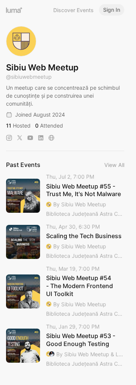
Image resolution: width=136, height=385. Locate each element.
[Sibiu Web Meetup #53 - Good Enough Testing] (65, 346)
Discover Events (73, 10)
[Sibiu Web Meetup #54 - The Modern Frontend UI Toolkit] (65, 292)
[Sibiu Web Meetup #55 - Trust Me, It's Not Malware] (65, 196)
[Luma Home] (14, 10)
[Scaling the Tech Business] (65, 242)
